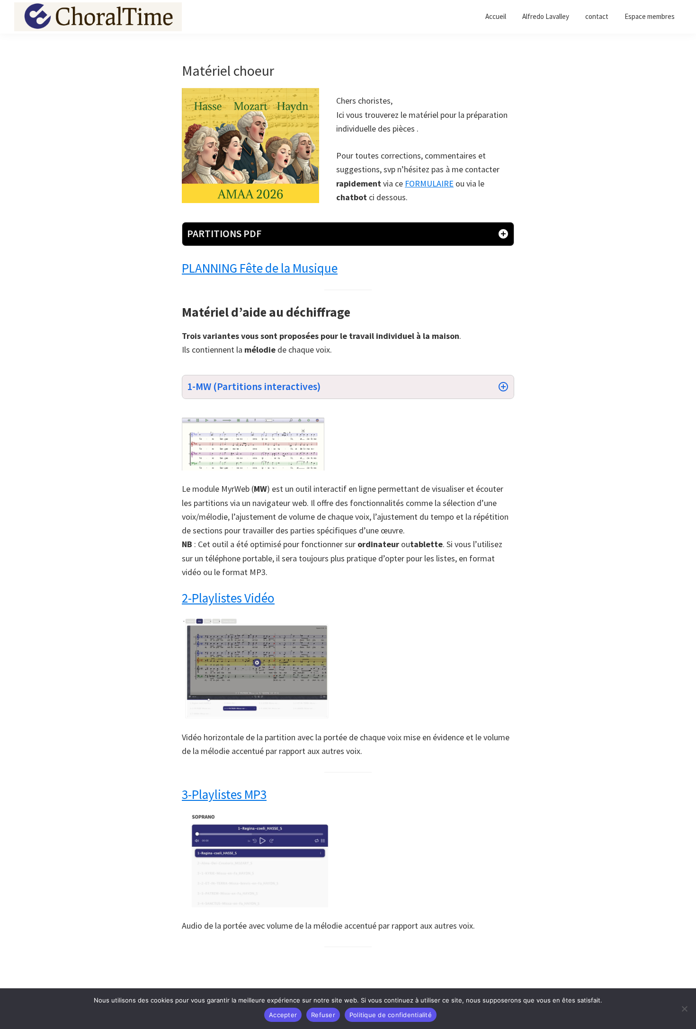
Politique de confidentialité (390, 1015)
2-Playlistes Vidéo (228, 598)
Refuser (323, 1015)
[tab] (348, 234)
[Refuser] (684, 1008)
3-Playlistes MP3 (224, 794)
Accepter (283, 1015)
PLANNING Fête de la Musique (260, 268)
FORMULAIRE (429, 183)
